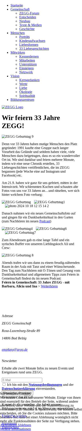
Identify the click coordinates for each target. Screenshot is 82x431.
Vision (14, 76)
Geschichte (27, 29)
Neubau (24, 21)
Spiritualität (27, 96)
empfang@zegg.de (15, 349)
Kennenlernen (29, 56)
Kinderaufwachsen (32, 41)
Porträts (24, 37)
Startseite (16, 5)
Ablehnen (24, 425)
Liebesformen (28, 44)
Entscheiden (27, 17)
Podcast (44, 221)
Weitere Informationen (15, 429)
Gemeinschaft (20, 9)
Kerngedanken (29, 80)
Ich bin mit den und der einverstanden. (37, 386)
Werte (23, 84)
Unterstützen (28, 64)
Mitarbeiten (27, 60)
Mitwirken (17, 52)
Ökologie (25, 92)
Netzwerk (26, 72)
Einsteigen (26, 68)
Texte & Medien (30, 25)
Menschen (17, 33)
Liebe (23, 88)
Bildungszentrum (22, 99)
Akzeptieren (8, 425)
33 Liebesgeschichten (34, 48)
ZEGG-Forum (29, 13)
